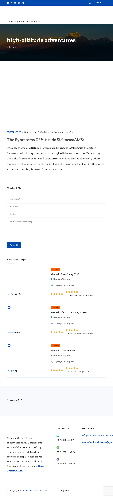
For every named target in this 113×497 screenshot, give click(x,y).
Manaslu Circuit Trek (63, 350)
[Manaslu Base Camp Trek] (28, 269)
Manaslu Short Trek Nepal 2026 (69, 312)
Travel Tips (14, 132)
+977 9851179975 (66, 439)
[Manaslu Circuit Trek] (28, 345)
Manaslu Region (61, 279)
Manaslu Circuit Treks (36, 490)
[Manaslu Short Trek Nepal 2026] (28, 307)
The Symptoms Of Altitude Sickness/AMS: (45, 139)
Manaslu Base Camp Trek (65, 274)
